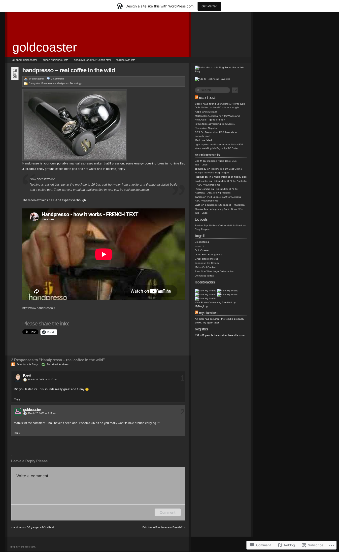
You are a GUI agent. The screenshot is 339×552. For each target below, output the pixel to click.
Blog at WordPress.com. (23, 547)
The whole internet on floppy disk (227, 176)
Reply (17, 399)
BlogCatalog (202, 241)
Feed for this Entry (27, 364)
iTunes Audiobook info (55, 59)
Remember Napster (206, 128)
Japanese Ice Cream (207, 263)
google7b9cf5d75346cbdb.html (92, 59)
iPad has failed (203, 140)
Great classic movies (206, 258)
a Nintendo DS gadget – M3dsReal (33, 527)
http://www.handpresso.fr (38, 308)
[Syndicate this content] (196, 97)
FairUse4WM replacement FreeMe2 (162, 527)
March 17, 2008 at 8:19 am (42, 413)
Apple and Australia (206, 111)
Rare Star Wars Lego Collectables (214, 271)
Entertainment (48, 83)
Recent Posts (207, 97)
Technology (76, 83)
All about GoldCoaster (24, 59)
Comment (167, 512)
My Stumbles (208, 313)
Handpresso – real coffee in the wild (68, 70)
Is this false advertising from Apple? (215, 123)
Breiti (27, 376)
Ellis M (198, 160)
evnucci (199, 246)
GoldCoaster (202, 250)
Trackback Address (57, 364)
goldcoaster (44, 47)
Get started (209, 6)
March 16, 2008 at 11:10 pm (42, 379)
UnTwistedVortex (204, 275)
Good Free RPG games (208, 254)
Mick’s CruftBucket (205, 267)
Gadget (61, 83)
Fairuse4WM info (125, 59)
